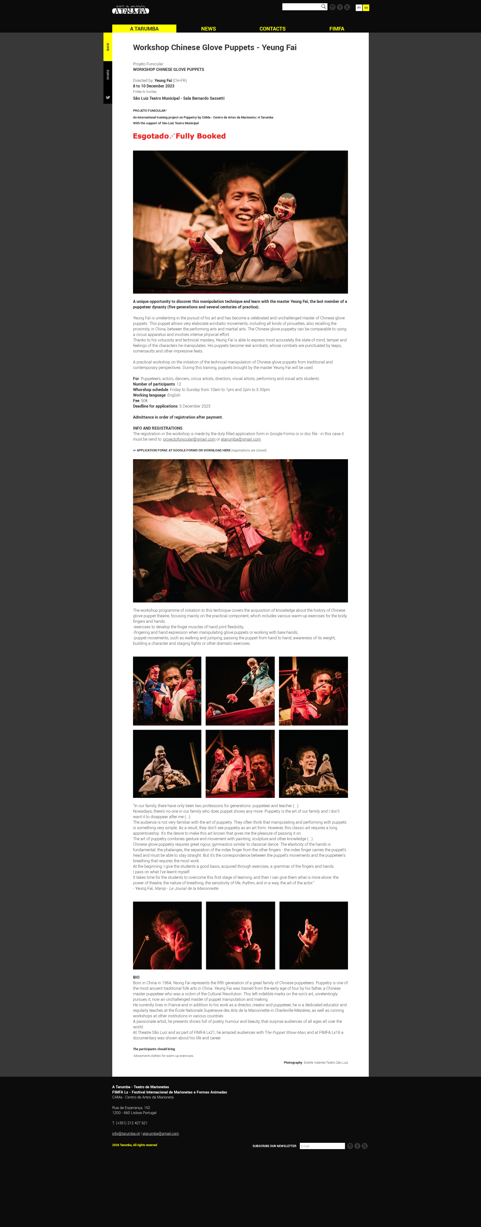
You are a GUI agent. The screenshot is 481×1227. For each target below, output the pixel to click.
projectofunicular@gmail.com (189, 439)
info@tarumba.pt (126, 1133)
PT (359, 8)
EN (366, 8)
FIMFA (336, 28)
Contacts (273, 28)
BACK (107, 47)
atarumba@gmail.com (241, 439)
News (208, 28)
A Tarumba (144, 28)
